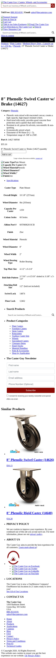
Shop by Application (21, 353)
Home (9, 619)
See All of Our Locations (17, 591)
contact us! (39, 158)
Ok (26, 655)
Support (13, 17)
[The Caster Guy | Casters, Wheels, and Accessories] (24, 2)
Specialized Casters (20, 341)
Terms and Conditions (16, 641)
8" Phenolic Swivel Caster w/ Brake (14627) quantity (24, 149)
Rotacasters (17, 333)
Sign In (13, 19)
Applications (12, 626)
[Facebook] (26, 566)
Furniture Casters (19, 328)
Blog (9, 631)
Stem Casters (17, 331)
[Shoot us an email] (38, 24)
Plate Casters (15, 43)
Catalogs (10, 629)
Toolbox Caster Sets (20, 336)
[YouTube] (25, 573)
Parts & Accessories (20, 351)
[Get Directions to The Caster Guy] (16, 27)
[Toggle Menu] (51, 40)
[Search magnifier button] (53, 6)
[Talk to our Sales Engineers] (14, 24)
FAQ (9, 634)
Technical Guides (14, 646)
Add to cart (6, 155)
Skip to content (7, 35)
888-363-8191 (17, 12)
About (9, 621)
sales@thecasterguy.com (41, 12)
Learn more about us (27, 547)
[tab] (31, 180)
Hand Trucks (17, 346)
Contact (10, 636)
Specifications (12, 180)
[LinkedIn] (25, 571)
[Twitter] (24, 568)
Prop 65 (10, 643)
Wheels (15, 338)
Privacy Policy (13, 638)
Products (5, 43)
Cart (9, 22)
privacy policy (36, 534)
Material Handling (20, 348)
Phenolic (17, 46)
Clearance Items (19, 343)
